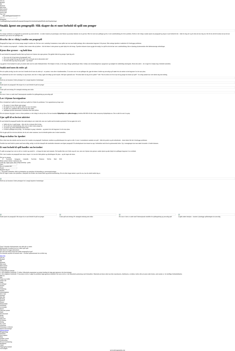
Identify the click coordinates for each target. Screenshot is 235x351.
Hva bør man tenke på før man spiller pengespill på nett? (16, 251)
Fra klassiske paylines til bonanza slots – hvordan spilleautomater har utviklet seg (23, 253)
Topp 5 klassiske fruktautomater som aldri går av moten (16, 246)
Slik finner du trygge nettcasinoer (9, 250)
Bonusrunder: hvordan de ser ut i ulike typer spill (14, 248)
